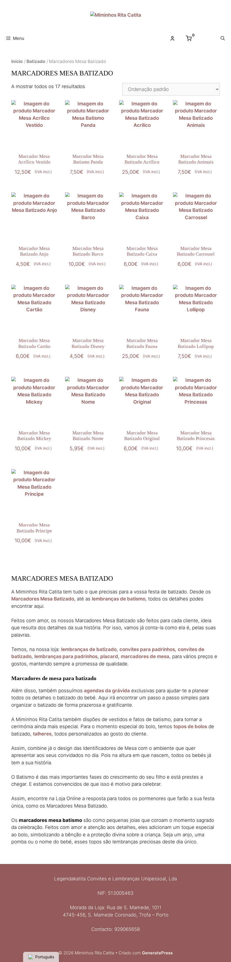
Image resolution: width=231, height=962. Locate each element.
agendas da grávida (107, 690)
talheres (42, 734)
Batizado (35, 61)
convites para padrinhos (147, 649)
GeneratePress (157, 953)
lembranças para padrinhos (65, 656)
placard (109, 656)
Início (17, 61)
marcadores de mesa (145, 656)
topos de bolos (190, 726)
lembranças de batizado (89, 649)
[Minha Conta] (172, 38)
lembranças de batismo (118, 599)
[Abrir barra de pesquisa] (222, 38)
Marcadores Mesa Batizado (42, 599)
